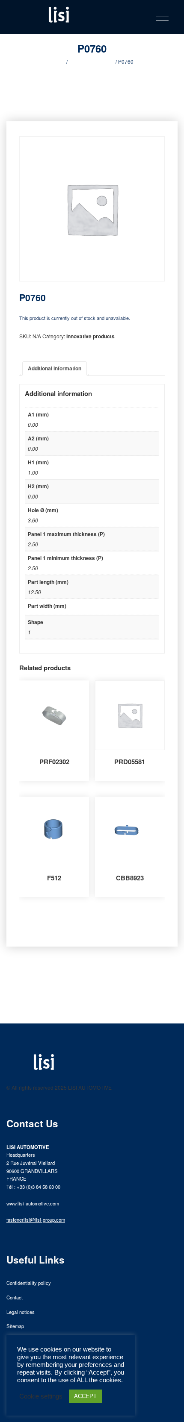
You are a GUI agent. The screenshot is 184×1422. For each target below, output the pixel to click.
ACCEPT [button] (85, 1396)
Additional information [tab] (54, 368)
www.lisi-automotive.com (32, 1203)
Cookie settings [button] (40, 1396)
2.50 (33, 544)
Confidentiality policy (28, 1282)
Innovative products (91, 61)
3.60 (33, 520)
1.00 (33, 472)
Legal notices (20, 1311)
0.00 (33, 424)
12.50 (34, 591)
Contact (14, 1297)
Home (58, 61)
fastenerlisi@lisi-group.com (35, 1219)
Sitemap (15, 1325)
